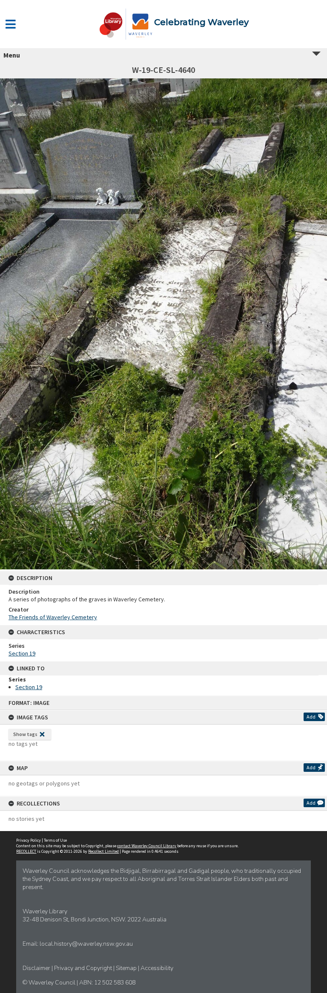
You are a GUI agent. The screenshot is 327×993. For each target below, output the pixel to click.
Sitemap (127, 968)
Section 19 (22, 653)
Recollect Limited (103, 851)
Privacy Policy (28, 840)
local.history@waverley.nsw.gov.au (86, 944)
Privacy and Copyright (83, 968)
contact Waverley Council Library (146, 846)
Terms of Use (55, 840)
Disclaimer (37, 968)
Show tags (25, 734)
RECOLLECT (26, 851)
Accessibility (157, 968)
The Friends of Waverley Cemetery (53, 617)
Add (311, 716)
